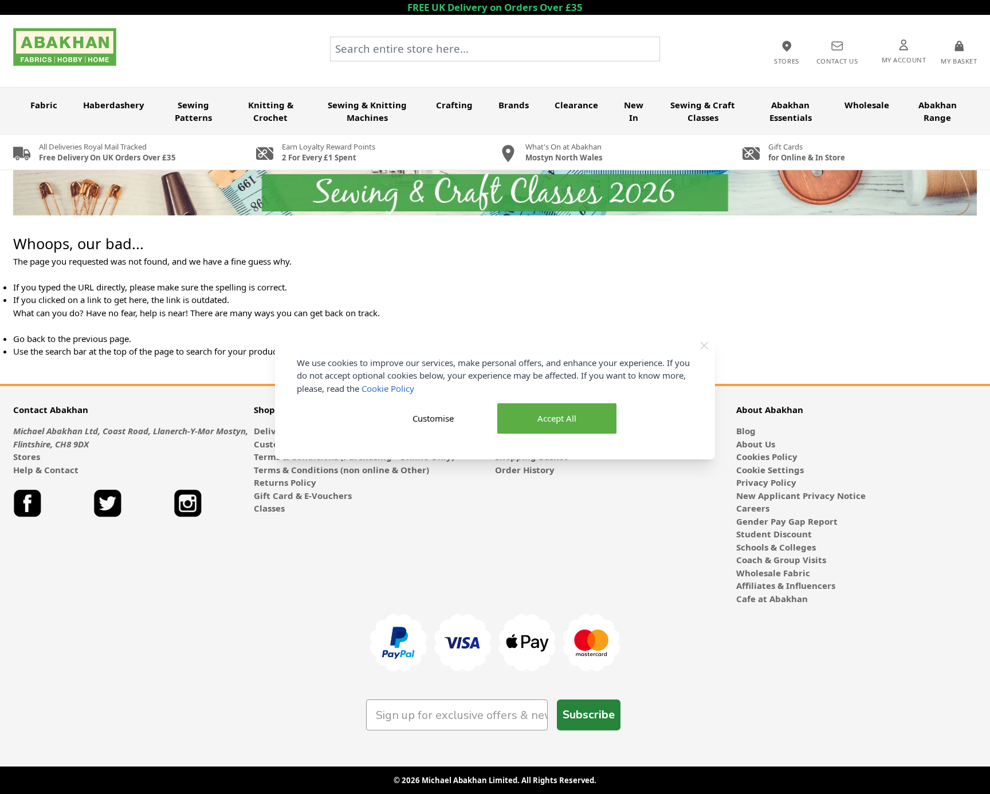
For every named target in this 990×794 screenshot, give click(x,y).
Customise (433, 418)
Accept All (556, 418)
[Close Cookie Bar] (704, 345)
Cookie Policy (388, 388)
